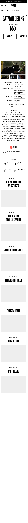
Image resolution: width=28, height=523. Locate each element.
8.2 (16, 164)
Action (15, 104)
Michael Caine (17, 92)
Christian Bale (17, 88)
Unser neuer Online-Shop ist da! (13, 1)
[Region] (5, 5)
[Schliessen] (24, 1)
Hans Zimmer (21, 97)
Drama (22, 104)
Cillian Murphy (21, 93)
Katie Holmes (21, 90)
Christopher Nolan (18, 82)
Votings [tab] (9, 36)
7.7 (5, 164)
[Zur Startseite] (13, 5)
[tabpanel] (13, 50)
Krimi (19, 104)
